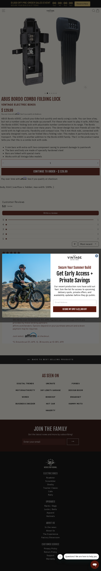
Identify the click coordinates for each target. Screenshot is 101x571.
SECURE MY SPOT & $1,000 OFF (74, 309)
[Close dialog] (96, 255)
